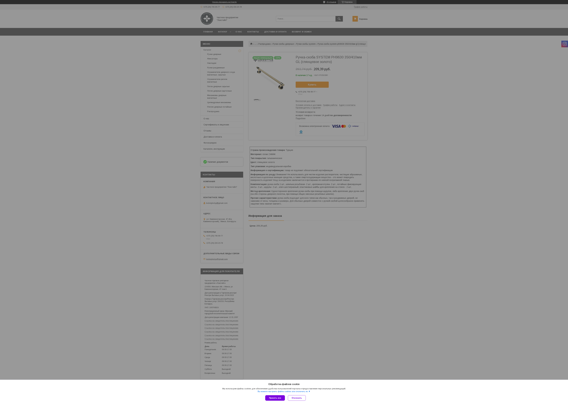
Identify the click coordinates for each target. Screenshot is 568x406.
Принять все (275, 398)
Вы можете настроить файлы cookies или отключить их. (283, 391)
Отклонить (297, 398)
